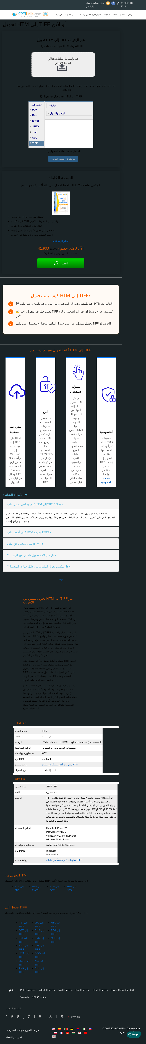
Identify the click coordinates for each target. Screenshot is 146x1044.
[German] (72, 1029)
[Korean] (80, 1032)
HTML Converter (100, 990)
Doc (34, 115)
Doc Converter (82, 990)
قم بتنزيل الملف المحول (63, 158)
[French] (62, 1032)
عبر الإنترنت (70, 15)
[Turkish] (68, 1032)
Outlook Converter (47, 990)
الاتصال (122, 15)
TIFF (35, 143)
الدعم (115, 15)
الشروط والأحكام (14, 1037)
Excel (35, 120)
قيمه (61, 579)
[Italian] (84, 1029)
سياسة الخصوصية (15, 1030)
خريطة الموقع (32, 1030)
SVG (34, 137)
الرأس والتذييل (57, 113)
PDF (34, 109)
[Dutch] (78, 1029)
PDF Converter (27, 990)
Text (34, 132)
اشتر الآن (61, 263)
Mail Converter (65, 990)
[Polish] (56, 1032)
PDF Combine (39, 997)
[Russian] (90, 1029)
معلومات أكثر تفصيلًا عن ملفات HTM (60, 764)
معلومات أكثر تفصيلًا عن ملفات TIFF (64, 860)
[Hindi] (74, 1032)
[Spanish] (60, 1029)
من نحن (131, 15)
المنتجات (107, 15)
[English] (54, 1029)
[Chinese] (86, 1032)
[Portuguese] (66, 1029)
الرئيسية (59, 15)
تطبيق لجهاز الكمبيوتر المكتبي (89, 15)
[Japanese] (54, 1036)
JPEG (35, 126)
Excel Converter (119, 990)
